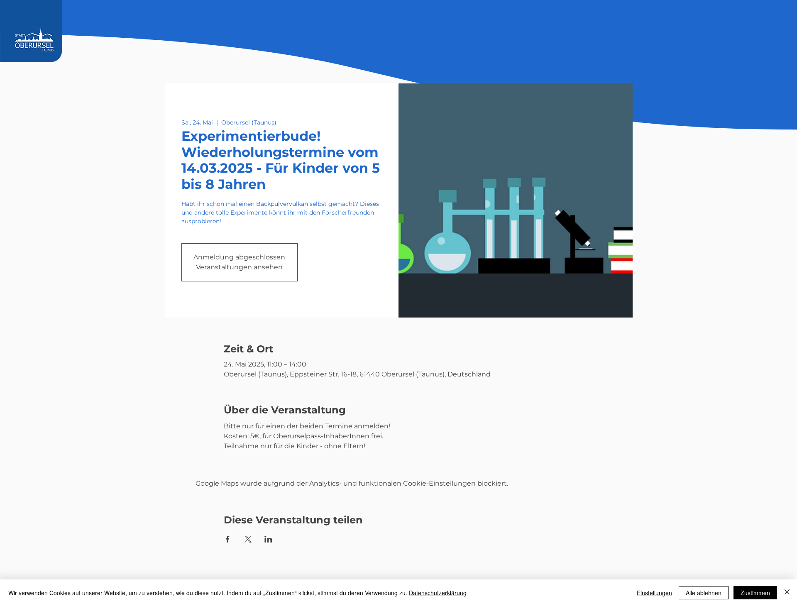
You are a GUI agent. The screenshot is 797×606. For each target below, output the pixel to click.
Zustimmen (755, 593)
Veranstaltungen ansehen (239, 267)
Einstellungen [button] (654, 593)
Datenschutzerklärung (438, 593)
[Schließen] (787, 592)
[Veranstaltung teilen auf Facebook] (228, 539)
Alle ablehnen (703, 593)
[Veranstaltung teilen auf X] (248, 539)
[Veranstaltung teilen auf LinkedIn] (268, 539)
